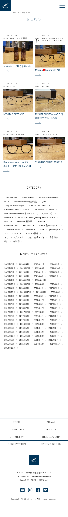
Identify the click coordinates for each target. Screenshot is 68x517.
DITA (6, 201)
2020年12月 (24, 280)
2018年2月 (24, 308)
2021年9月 (9, 276)
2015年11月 (55, 332)
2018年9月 (9, 304)
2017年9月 (25, 312)
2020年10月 (9, 284)
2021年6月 (24, 276)
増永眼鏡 (53, 237)
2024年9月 (55, 264)
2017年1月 (24, 320)
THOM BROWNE (12, 229)
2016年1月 (24, 332)
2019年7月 (9, 296)
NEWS (51, 422)
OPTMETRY (17, 436)
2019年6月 (24, 296)
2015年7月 (55, 336)
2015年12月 (39, 332)
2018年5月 (39, 304)
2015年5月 (24, 340)
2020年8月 (40, 284)
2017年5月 (24, 316)
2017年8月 (40, 312)
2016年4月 (39, 328)
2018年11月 (55, 300)
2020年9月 (25, 284)
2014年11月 (55, 344)
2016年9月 (25, 324)
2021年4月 (39, 276)
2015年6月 (9, 340)
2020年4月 (9, 288)
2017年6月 (9, 316)
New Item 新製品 (24, 221)
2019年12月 (54, 288)
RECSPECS (28, 225)
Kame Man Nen (11, 209)
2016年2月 (9, 332)
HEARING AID (51, 436)
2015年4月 (39, 340)
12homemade (10, 197)
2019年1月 (24, 300)
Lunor (51, 209)
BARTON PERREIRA (49, 197)
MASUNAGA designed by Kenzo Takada (36, 217)
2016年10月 (9, 324)
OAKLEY (41, 221)
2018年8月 (24, 304)
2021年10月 (54, 272)
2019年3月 (53, 296)
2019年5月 (39, 296)
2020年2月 (39, 288)
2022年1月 (39, 272)
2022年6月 (24, 272)
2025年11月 (39, 264)
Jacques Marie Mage (14, 205)
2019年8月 (56, 292)
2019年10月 (25, 292)
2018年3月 (9, 308)
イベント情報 (32, 233)
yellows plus (54, 229)
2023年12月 (9, 268)
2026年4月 (24, 264)
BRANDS (51, 429)
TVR (42, 229)
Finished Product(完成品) (25, 201)
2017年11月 (55, 308)
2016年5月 (24, 328)
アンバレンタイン (12, 233)
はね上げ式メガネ (36, 237)
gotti (44, 201)
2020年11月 (40, 280)
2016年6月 (9, 328)
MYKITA (8, 221)
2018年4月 (53, 304)
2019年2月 (9, 300)
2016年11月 (55, 320)
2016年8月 (40, 324)
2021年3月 (53, 276)
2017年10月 (9, 312)
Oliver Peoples (11, 225)
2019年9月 (41, 292)
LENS (26, 209)
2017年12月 (39, 308)
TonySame (30, 229)
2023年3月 (40, 268)
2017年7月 (55, 312)
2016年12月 (39, 320)
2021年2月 (9, 280)
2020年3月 (24, 288)
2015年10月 (9, 336)
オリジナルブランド (13, 237)
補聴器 (16, 241)
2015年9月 (25, 336)
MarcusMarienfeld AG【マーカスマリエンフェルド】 (28, 213)
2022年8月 (9, 272)
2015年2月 (9, 344)
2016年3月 (53, 328)
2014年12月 (39, 344)
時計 (6, 241)
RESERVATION (17, 443)
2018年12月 (39, 300)
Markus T (8, 217)
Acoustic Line (28, 197)
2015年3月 (53, 340)
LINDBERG (39, 209)
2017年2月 (9, 320)
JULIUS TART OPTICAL (40, 205)
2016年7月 (55, 324)
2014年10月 (9, 348)
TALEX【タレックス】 (49, 225)
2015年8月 (40, 336)
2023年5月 (25, 268)
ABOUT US (17, 429)
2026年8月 (9, 264)
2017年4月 (39, 316)
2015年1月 (24, 344)
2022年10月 (55, 268)
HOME (17, 422)
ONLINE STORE (51, 443)
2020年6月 (55, 284)
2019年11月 (9, 292)
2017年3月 (53, 316)
